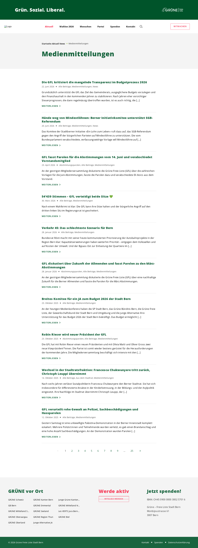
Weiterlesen (50, 106)
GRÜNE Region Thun (43, 517)
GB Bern (12, 505)
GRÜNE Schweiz (16, 499)
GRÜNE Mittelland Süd (19, 511)
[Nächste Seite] (140, 451)
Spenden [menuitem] (115, 26)
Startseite (46, 43)
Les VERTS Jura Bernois (69, 511)
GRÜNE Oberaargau (18, 517)
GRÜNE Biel (64, 517)
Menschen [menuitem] (85, 26)
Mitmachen (180, 26)
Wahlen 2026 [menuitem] (66, 26)
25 (132, 451)
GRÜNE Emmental (42, 505)
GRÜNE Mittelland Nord (69, 505)
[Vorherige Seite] (58, 451)
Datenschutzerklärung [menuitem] (179, 542)
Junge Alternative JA (42, 522)
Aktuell (55, 43)
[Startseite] (172, 10)
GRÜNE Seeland (41, 511)
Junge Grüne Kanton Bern (69, 499)
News (62, 43)
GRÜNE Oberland (16, 522)
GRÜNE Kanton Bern (43, 499)
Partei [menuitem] (100, 26)
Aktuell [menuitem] (49, 26)
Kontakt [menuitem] (130, 26)
